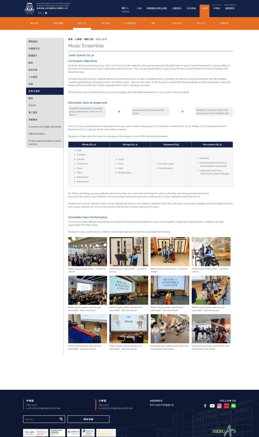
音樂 (30, 84)
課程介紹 (82, 23)
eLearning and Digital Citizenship (44, 126)
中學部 (216, 8)
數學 (30, 62)
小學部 (204, 8)
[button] (87, 251)
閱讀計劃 (224, 23)
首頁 (70, 39)
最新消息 (34, 23)
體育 (30, 98)
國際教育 (229, 8)
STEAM (32, 105)
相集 (153, 23)
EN (39, 13)
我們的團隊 (58, 23)
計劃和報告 (177, 23)
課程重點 (32, 41)
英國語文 (32, 55)
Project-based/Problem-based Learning (44, 142)
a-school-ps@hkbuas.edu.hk (116, 408)
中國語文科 (34, 48)
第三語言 (32, 112)
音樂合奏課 (34, 91)
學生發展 (106, 23)
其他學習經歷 (130, 23)
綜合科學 (32, 70)
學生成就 (201, 23)
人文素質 (32, 77)
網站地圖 (88, 419)
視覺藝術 (32, 119)
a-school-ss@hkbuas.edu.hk (43, 408)
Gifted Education (36, 133)
